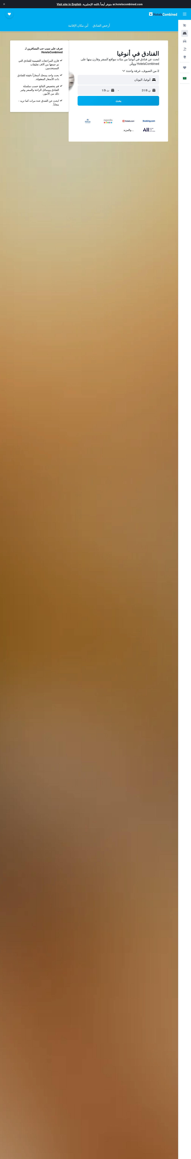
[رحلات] (185, 67)
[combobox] (140, 71)
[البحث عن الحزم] (185, 49)
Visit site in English (69, 4)
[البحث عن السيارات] (185, 41)
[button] (4, 4)
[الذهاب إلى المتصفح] (185, 57)
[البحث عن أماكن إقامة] (185, 33)
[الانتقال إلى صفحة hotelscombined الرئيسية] (163, 14)
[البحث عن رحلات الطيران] (185, 25)
